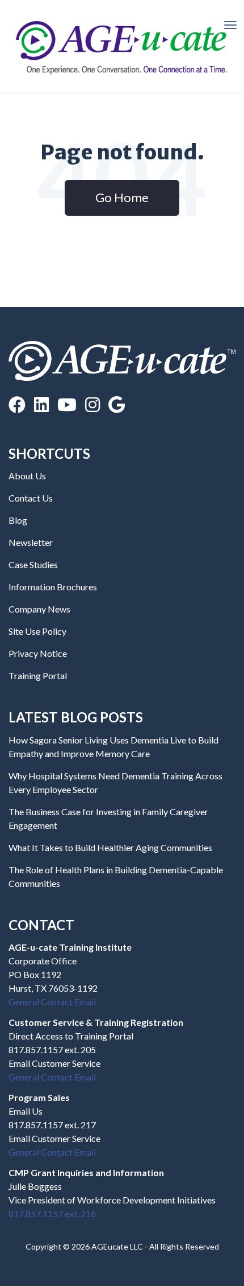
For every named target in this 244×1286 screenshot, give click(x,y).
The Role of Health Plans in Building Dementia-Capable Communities (116, 876)
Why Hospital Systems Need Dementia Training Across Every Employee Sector (115, 782)
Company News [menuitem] (39, 608)
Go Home (122, 197)
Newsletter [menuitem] (31, 542)
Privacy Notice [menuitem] (38, 653)
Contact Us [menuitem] (31, 497)
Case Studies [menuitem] (33, 564)
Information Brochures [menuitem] (53, 586)
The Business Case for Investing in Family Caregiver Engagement (108, 818)
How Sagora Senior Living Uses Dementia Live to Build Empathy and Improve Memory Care (113, 746)
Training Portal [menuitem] (38, 675)
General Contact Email (52, 1001)
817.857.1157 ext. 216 (52, 1213)
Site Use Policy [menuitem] (37, 631)
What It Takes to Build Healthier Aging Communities (110, 847)
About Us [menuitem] (27, 475)
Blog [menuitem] (18, 520)
